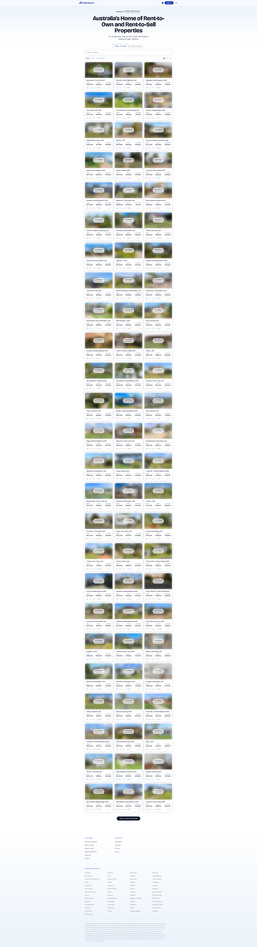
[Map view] (170, 58)
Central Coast (111, 879)
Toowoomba (156, 908)
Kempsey (155, 888)
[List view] (167, 58)
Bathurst (110, 873)
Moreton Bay (89, 898)
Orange (87, 901)
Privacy (117, 848)
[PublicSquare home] (86, 3)
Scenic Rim (111, 904)
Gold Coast (88, 885)
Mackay (110, 895)
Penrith (132, 901)
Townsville (88, 911)
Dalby (87, 882)
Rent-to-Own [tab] (120, 46)
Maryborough (157, 895)
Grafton (132, 885)
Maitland (133, 895)
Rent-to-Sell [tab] (136, 46)
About (117, 852)
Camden (133, 876)
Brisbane (155, 873)
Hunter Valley (111, 888)
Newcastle (155, 898)
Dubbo (109, 882)
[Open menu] (176, 3)
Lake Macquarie (90, 892)
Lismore (110, 892)
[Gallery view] (164, 58)
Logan (87, 895)
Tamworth (110, 908)
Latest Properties (91, 842)
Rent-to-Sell (89, 848)
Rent (92, 58)
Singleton (133, 904)
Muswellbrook (112, 898)
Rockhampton (89, 904)
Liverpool (133, 892)
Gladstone (155, 882)
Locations (118, 842)
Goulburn (110, 885)
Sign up (169, 3)
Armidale (88, 873)
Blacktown (133, 873)
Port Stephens (157, 901)
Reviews (118, 845)
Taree (132, 908)
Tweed (109, 911)
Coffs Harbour (157, 879)
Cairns (109, 876)
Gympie (155, 885)
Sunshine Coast (157, 904)
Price (87, 58)
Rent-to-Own (89, 845)
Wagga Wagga (135, 911)
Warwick (155, 911)
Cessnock (133, 879)
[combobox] (128, 52)
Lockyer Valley (157, 892)
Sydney (87, 908)
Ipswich (132, 888)
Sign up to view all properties (128, 818)
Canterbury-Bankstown (92, 879)
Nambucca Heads (136, 898)
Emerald (132, 882)
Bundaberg (88, 876)
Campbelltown (157, 876)
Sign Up (88, 855)
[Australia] (163, 3)
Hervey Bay (89, 888)
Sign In (87, 858)
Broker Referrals (91, 852)
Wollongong (89, 914)
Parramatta (110, 901)
